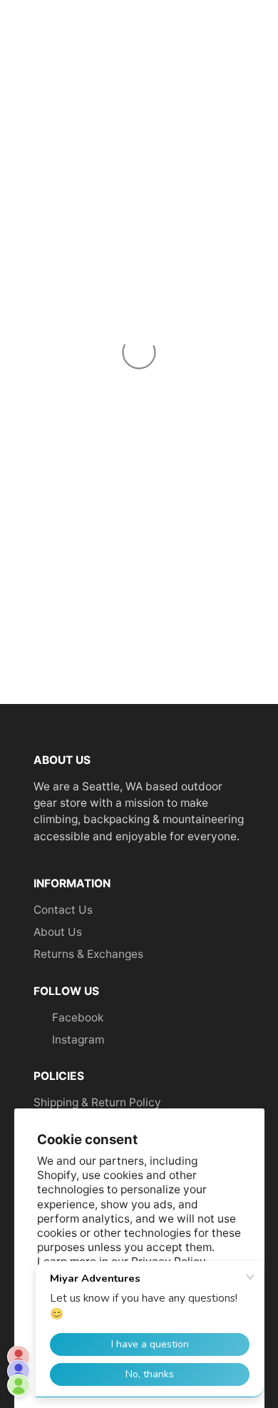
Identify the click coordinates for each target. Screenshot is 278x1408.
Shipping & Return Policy (97, 1102)
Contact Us (63, 910)
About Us (58, 932)
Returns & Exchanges (88, 954)
